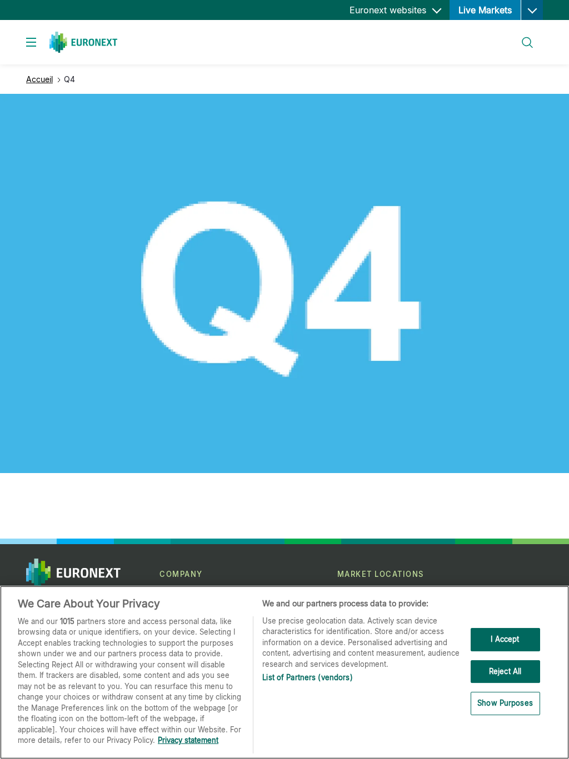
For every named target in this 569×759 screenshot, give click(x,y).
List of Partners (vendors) (307, 677)
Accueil (39, 79)
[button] (532, 10)
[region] (284, 672)
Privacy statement (188, 740)
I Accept (505, 639)
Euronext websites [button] (389, 10)
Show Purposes (505, 702)
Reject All (505, 671)
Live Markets (485, 10)
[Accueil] (83, 42)
